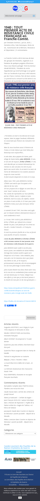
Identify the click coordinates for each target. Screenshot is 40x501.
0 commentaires (21, 50)
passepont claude (10, 411)
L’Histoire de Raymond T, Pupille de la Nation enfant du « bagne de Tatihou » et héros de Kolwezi (19, 405)
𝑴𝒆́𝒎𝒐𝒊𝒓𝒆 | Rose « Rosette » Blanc (15, 360)
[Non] (37, 493)
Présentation (24, 485)
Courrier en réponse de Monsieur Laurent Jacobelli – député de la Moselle (19, 413)
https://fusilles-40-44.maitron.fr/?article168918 (20, 301)
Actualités (12, 485)
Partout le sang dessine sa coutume (16, 356)
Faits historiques (21, 45)
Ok (20, 498)
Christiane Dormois (13, 43)
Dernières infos (9, 45)
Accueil (18, 472)
